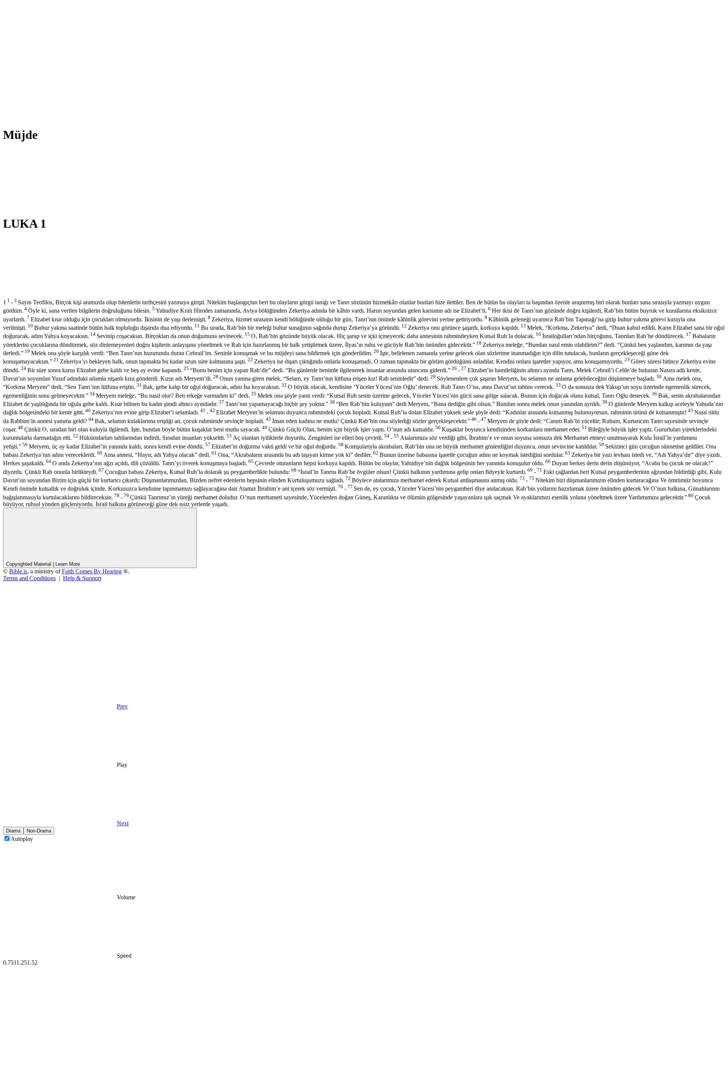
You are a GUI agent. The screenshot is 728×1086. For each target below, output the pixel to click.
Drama (13, 831)
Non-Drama (39, 831)
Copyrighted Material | (43, 564)
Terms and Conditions (29, 578)
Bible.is (18, 571)
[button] (60, 1079)
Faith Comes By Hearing (92, 571)
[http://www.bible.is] (60, 58)
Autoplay (22, 839)
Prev (122, 706)
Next (123, 823)
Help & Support (82, 578)
